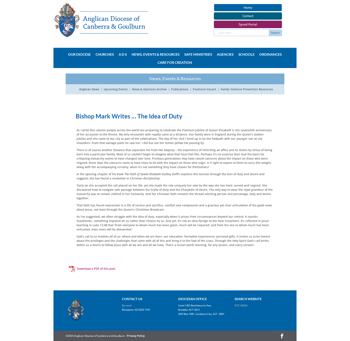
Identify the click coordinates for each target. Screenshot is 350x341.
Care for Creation (175, 63)
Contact (248, 16)
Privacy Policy (136, 336)
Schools (246, 54)
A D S (123, 54)
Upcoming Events (116, 89)
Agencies (225, 54)
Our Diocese (79, 54)
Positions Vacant (204, 89)
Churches (105, 54)
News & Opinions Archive (149, 89)
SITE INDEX (241, 305)
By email (127, 305)
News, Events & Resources (155, 54)
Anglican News (89, 89)
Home (248, 7)
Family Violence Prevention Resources (247, 89)
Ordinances (270, 54)
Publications (179, 89)
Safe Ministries (198, 54)
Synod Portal (248, 24)
